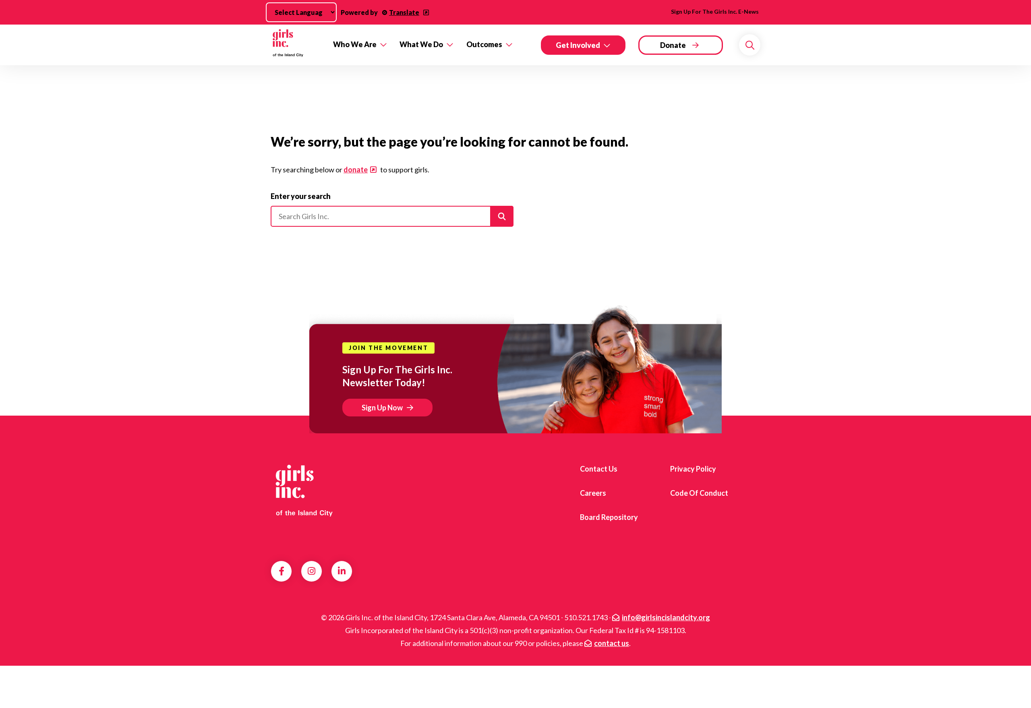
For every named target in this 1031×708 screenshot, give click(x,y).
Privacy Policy (693, 468)
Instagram (311, 571)
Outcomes (484, 44)
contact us (611, 643)
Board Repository (609, 517)
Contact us (598, 468)
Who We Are (355, 44)
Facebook (281, 571)
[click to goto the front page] (303, 490)
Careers (593, 493)
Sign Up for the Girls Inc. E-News (715, 11)
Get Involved (578, 45)
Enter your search (301, 196)
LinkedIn (341, 571)
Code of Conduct (699, 493)
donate (356, 169)
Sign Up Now (382, 407)
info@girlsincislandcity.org (666, 617)
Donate (673, 45)
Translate (404, 12)
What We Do (421, 44)
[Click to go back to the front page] (296, 45)
